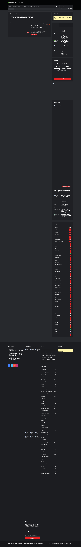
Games (56, 331)
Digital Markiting (57, 274)
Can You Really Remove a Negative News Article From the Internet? (62, 190)
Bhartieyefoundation (35, 23)
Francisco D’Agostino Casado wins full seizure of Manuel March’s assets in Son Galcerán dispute (66, 198)
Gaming (56, 266)
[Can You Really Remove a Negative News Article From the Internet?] (27, 390)
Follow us (60, 346)
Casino (43, 386)
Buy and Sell (57, 257)
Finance (56, 246)
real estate (53, 359)
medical (43, 359)
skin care (46, 361)
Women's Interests (58, 292)
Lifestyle (56, 244)
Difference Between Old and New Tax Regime (22, 8)
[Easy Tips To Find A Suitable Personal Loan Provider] (57, 52)
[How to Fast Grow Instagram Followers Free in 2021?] (57, 42)
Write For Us (29, 6)
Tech (55, 253)
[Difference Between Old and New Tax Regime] (57, 205)
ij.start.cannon (44, 357)
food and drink (57, 271)
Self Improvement (58, 304)
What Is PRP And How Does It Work (65, 30)
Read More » (34, 34)
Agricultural (57, 306)
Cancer (43, 382)
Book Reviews (57, 315)
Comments (69, 24)
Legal (56, 248)
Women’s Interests (58, 299)
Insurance (56, 301)
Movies (56, 313)
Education (50, 353)
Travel (56, 329)
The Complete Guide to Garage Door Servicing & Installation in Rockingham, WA (66, 35)
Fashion (56, 237)
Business (24, 6)
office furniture (48, 359)
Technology (57, 234)
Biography (56, 322)
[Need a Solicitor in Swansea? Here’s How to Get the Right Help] (37, 434)
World (56, 327)
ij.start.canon (50, 357)
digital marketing (44, 353)
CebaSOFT (42, 543)
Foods (56, 333)
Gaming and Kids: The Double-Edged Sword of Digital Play (66, 215)
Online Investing (57, 310)
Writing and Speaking (58, 264)
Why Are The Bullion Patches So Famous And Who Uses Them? (66, 47)
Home (10, 6)
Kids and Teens (44, 418)
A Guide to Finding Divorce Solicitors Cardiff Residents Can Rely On (65, 210)
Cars (55, 308)
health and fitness (52, 355)
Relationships (57, 294)
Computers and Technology (47, 391)
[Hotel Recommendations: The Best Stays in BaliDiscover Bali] (27, 437)
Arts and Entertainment (59, 273)
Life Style (56, 260)
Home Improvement (16, 6)
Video (56, 317)
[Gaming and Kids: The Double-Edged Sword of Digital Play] (57, 216)
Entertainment (57, 285)
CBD (55, 297)
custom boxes (48, 351)
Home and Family (58, 280)
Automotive (57, 250)
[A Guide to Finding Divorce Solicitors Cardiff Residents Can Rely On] (57, 210)
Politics (56, 320)
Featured (56, 243)
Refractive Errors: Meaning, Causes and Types (38, 26)
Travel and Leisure (58, 255)
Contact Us (36, 6)
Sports (43, 451)
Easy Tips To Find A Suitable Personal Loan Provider (65, 52)
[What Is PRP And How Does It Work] (57, 31)
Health (56, 236)
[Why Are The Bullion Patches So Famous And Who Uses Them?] (57, 47)
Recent (62, 24)
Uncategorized (57, 278)
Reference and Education (59, 241)
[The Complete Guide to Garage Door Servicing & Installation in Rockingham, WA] (57, 35)
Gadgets (56, 290)
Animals (56, 303)
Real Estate (57, 262)
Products (56, 269)
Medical (56, 276)
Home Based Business (59, 281)
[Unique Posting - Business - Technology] (15, 2)
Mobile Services (57, 324)
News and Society (58, 287)
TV (55, 318)
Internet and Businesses (59, 267)
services (56, 232)
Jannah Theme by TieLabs (28, 543)
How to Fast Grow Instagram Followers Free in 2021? (65, 41)
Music (56, 311)
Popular (55, 24)
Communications (58, 283)
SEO (42, 447)
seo (42, 361)
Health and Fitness (58, 239)
